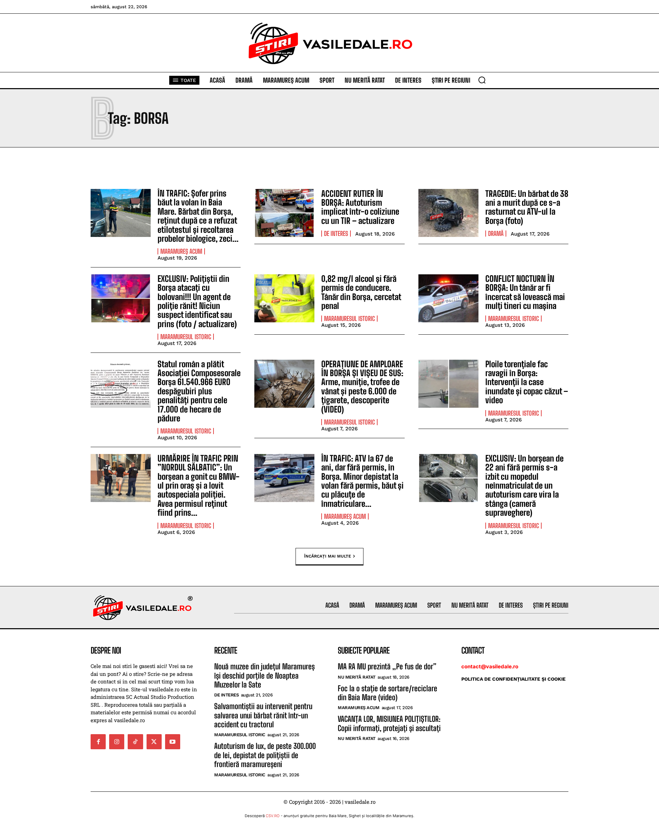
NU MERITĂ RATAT (356, 677)
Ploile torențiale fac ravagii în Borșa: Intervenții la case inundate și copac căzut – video (526, 382)
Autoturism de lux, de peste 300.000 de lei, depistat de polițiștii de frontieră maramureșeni (265, 755)
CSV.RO (273, 815)
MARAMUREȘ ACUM (181, 251)
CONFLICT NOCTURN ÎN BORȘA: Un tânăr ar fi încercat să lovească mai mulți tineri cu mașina (525, 292)
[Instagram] (116, 741)
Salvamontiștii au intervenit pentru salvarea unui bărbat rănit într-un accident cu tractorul (263, 715)
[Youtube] (172, 741)
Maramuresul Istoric (185, 337)
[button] (482, 80)
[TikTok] (135, 741)
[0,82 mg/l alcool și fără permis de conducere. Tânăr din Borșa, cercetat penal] (284, 298)
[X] (154, 741)
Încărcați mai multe (327, 556)
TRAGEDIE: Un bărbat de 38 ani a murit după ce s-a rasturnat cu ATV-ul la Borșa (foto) (526, 207)
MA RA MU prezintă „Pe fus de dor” (387, 666)
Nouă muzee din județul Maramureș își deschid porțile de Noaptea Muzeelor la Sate (264, 675)
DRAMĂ (496, 233)
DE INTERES (336, 233)
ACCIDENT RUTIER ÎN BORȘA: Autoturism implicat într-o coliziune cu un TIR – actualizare (360, 207)
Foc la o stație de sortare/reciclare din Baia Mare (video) (387, 693)
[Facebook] (98, 741)
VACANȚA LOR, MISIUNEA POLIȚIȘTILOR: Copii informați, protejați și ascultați (389, 723)
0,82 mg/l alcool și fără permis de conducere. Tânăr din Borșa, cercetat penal (361, 292)
